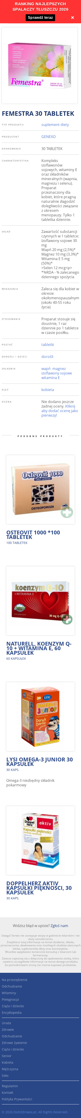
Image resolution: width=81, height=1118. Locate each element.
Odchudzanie (12, 986)
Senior (6, 1056)
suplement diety (55, 124)
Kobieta (7, 1062)
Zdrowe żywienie (14, 1043)
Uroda (6, 1023)
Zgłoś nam (59, 925)
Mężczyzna (10, 1069)
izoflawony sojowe (56, 373)
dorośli (47, 356)
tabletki (47, 344)
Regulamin (10, 1086)
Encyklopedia (12, 1012)
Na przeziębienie (14, 980)
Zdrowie (8, 1029)
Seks (5, 1075)
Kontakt (7, 1092)
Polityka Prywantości (17, 1099)
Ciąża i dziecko (13, 1006)
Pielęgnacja (10, 999)
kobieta (47, 389)
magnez (59, 368)
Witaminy (9, 993)
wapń (46, 368)
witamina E (50, 377)
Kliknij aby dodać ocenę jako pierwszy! (59, 411)
